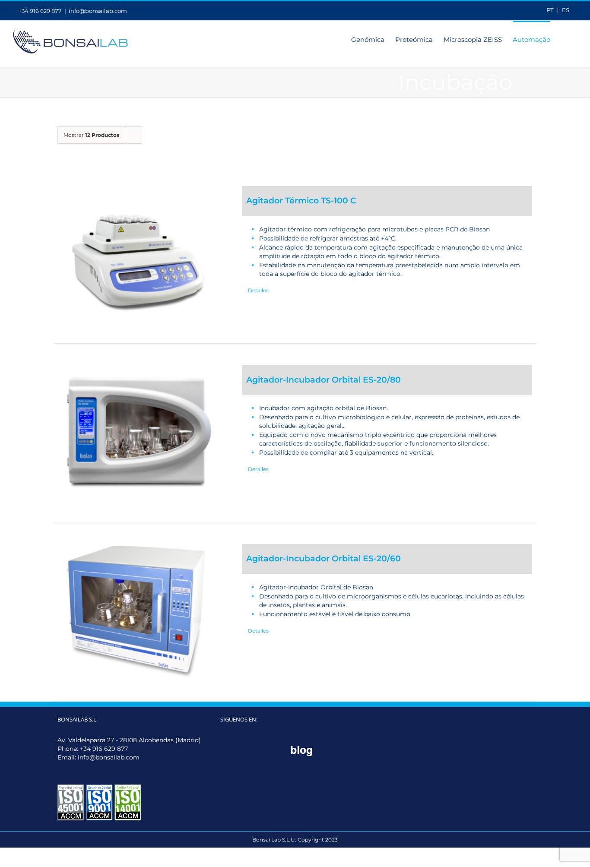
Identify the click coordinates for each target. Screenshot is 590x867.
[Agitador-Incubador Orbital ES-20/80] (137, 433)
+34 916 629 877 (104, 749)
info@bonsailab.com (98, 10)
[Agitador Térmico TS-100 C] (137, 254)
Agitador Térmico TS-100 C (301, 201)
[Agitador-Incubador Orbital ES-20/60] (137, 612)
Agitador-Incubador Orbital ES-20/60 (323, 558)
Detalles (258, 290)
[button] (563, 39)
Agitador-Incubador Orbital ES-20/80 (323, 380)
